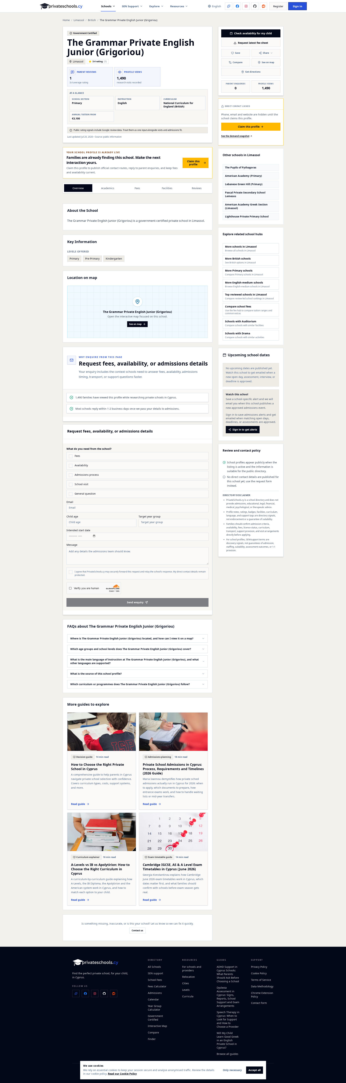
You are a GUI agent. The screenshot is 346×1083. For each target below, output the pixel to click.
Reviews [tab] (197, 188)
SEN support (155, 973)
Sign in (297, 6)
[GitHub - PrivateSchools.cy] (254, 6)
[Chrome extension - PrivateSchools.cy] (228, 6)
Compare (237, 62)
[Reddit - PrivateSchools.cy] (263, 6)
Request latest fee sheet (253, 42)
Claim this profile (193, 163)
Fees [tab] (137, 188)
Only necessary (232, 1070)
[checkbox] (70, 456)
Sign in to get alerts (244, 429)
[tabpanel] (137, 234)
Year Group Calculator (154, 1007)
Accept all (254, 1070)
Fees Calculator (157, 986)
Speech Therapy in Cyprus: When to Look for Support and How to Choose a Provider (228, 1019)
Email (69, 502)
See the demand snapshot (235, 136)
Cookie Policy (259, 973)
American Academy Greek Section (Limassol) (246, 206)
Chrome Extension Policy (262, 994)
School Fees (155, 980)
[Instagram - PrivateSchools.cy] (246, 6)
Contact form (259, 1003)
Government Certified (155, 1017)
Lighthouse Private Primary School (247, 216)
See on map (135, 324)
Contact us (137, 930)
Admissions (155, 993)
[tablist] (137, 188)
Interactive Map (157, 1026)
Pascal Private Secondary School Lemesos (245, 194)
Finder (152, 1039)
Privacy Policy (259, 966)
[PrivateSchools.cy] (61, 6)
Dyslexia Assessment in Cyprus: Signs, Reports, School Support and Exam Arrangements (228, 996)
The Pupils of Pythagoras (240, 167)
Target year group (150, 516)
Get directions (252, 71)
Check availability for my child (253, 33)
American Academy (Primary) (243, 176)
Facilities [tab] (167, 188)
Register (278, 6)
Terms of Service (261, 980)
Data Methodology (262, 986)
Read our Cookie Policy (122, 1073)
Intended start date (78, 530)
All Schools (154, 966)
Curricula (187, 996)
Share (266, 52)
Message (71, 545)
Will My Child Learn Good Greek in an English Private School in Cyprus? (227, 1040)
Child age (72, 516)
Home (66, 20)
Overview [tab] (78, 188)
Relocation (188, 976)
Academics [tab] (107, 188)
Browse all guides (227, 1054)
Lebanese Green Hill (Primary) (243, 184)
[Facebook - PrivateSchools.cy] (237, 6)
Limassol (79, 20)
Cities (185, 983)
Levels (186, 990)
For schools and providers (191, 968)
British (92, 20)
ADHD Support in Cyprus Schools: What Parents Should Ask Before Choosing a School (228, 974)
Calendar (153, 999)
